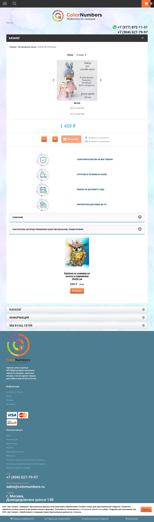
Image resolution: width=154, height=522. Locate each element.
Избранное (11, 456)
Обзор (70, 55)
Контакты (10, 404)
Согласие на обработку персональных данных (26, 464)
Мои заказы (11, 444)
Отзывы (80, 55)
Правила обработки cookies (18, 468)
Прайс (9, 396)
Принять (146, 509)
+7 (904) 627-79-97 (22, 477)
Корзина (10, 448)
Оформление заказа (15, 452)
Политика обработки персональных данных (25, 460)
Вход (8, 435)
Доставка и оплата (14, 392)
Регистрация (11, 440)
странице (77, 512)
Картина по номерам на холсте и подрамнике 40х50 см (77, 276)
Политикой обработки (91, 509)
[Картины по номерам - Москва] (77, 11)
